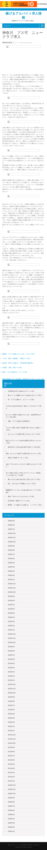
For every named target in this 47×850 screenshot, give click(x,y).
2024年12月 (12, 584)
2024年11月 (12, 588)
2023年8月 (11, 651)
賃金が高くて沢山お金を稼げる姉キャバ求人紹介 (24, 447)
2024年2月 (11, 626)
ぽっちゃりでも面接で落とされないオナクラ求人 (24, 434)
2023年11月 (12, 638)
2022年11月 (12, 689)
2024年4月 (11, 617)
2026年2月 (11, 525)
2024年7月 (11, 605)
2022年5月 (11, 714)
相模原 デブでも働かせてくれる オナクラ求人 (18, 354)
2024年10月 (12, 592)
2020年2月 (11, 827)
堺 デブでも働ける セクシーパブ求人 (21, 399)
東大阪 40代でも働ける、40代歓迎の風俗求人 (18, 363)
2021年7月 (11, 756)
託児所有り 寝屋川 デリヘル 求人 (19, 501)
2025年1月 (11, 579)
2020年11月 (12, 789)
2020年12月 (12, 785)
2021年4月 (11, 768)
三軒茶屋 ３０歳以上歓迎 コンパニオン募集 (29, 383)
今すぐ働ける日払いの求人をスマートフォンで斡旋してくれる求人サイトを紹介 (23, 474)
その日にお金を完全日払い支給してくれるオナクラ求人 (23, 407)
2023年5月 (11, 663)
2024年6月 (11, 609)
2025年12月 (12, 533)
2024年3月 (11, 621)
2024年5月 (11, 613)
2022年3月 (11, 722)
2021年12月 (12, 735)
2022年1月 (11, 730)
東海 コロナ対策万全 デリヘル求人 (14, 372)
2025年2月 (11, 575)
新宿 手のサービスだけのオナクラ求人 (21, 496)
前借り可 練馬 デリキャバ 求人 (18, 458)
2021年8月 (11, 751)
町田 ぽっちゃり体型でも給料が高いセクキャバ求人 (23, 453)
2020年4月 (11, 819)
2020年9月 (11, 798)
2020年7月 (11, 806)
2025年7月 (11, 554)
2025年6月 (11, 558)
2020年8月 (11, 802)
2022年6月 (11, 709)
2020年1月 (11, 831)
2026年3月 (11, 521)
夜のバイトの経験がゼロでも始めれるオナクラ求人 (25, 395)
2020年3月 (11, 823)
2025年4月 (11, 567)
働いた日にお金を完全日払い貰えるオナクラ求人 (24, 479)
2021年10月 (12, 743)
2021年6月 (11, 760)
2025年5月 (11, 563)
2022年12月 (12, 684)
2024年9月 (11, 596)
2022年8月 (11, 701)
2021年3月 (11, 772)
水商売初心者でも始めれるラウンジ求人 (21, 391)
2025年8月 (11, 550)
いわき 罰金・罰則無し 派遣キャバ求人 (16, 358)
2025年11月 (12, 537)
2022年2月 (11, 726)
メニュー (7, 26)
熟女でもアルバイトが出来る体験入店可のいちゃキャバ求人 (23, 442)
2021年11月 (12, 739)
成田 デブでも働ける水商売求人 (19, 421)
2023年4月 (11, 668)
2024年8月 (11, 600)
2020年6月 (11, 810)
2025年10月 (12, 542)
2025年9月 (11, 546)
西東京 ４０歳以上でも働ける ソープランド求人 (25, 505)
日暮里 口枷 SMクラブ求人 (12, 367)
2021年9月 (11, 747)
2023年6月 (11, 659)
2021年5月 (11, 764)
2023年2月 (11, 676)
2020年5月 (11, 814)
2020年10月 (12, 793)
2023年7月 (11, 655)
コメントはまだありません (23, 42)
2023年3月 (11, 672)
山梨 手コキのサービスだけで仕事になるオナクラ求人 (23, 465)
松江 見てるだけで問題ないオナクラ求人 (22, 483)
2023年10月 (12, 642)
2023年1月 (11, 680)
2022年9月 (11, 697)
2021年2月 (11, 777)
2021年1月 (11, 781)
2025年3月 (11, 571)
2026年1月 (11, 529)
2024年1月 (11, 630)
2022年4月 (11, 718)
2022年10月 (12, 693)
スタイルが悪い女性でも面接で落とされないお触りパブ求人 (23, 429)
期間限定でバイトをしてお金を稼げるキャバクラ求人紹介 (23, 491)
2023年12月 (12, 634)
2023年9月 (11, 647)
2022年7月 (11, 705)
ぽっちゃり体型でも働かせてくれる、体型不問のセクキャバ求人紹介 (23, 416)
